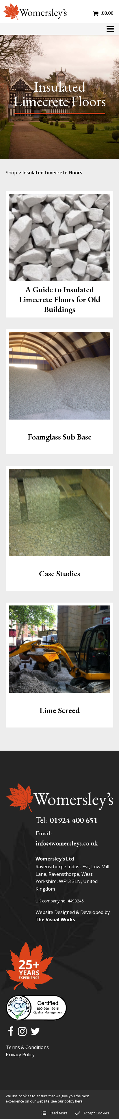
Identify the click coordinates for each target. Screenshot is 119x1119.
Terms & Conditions (27, 1047)
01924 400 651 (74, 820)
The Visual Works (55, 919)
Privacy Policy (20, 1054)
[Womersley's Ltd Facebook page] (11, 1031)
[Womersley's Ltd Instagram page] (22, 1031)
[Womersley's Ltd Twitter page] (35, 1031)
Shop (11, 172)
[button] (110, 29)
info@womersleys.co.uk (67, 843)
